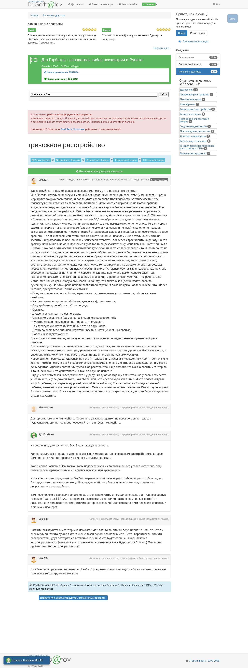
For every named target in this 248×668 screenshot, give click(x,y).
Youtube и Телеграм (72, 129)
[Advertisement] (105, 627)
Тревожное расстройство (194, 94)
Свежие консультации (195, 41)
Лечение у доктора (159, 180)
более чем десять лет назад (74, 179)
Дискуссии (76, 4)
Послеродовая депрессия (195, 131)
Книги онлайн (129, 4)
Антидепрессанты (190, 114)
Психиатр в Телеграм (69, 160)
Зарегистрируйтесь (67, 597)
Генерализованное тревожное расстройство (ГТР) (197, 147)
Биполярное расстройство (195, 109)
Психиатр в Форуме (98, 160)
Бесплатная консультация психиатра (100, 171)
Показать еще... (162, 48)
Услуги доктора (42, 160)
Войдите (45, 597)
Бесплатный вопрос (127, 160)
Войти (216, 4)
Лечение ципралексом (193, 136)
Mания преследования (193, 153)
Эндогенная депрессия (193, 126)
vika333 (43, 179)
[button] (149, 4)
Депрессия (186, 89)
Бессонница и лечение (193, 141)
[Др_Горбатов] (35, 435)
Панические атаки (190, 99)
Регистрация (197, 33)
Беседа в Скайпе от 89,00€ (27, 660)
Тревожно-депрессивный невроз (194, 120)
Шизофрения (187, 104)
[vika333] (35, 181)
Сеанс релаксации (102, 4)
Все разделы (197, 57)
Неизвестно (46, 407)
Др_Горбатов (46, 434)
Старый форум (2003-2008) (204, 660)
